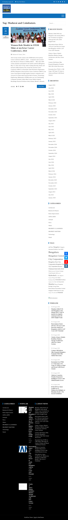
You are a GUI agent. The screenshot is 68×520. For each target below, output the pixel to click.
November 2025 (53, 111)
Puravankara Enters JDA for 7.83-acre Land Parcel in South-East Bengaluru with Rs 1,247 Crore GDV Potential (58, 327)
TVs (52, 292)
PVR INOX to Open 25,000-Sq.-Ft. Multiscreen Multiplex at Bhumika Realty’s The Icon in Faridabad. (58, 390)
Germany (61, 271)
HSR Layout (58, 273)
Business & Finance (17, 54)
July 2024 (51, 159)
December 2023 (53, 180)
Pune (58, 286)
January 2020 (52, 197)
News (24, 54)
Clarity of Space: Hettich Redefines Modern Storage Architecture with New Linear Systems (58, 340)
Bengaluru (54, 252)
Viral (35, 517)
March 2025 (52, 135)
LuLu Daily (54, 281)
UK (54, 292)
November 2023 (53, 183)
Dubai (50, 271)
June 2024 (51, 162)
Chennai (51, 269)
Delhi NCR (60, 269)
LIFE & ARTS (52, 216)
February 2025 (52, 138)
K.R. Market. (58, 277)
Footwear (57, 271)
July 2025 (51, 123)
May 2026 (51, 94)
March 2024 (52, 171)
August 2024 (52, 156)
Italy (58, 275)
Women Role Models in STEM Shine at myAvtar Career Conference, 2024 (25, 48)
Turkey (50, 292)
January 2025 (52, 141)
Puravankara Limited (60, 288)
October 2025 (52, 114)
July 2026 (51, 88)
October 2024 (52, 150)
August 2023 (52, 191)
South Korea (56, 290)
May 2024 (51, 165)
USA (56, 292)
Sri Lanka (62, 290)
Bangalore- (56, 247)
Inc (56, 275)
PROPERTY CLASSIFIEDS (56, 228)
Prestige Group (52, 286)
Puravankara (52, 288)
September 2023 (53, 189)
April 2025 (51, 132)
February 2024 (52, 174)
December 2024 (53, 144)
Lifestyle (51, 219)
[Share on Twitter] (19, 86)
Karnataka (58, 279)
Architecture (52, 207)
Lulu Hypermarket (60, 281)
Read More (41, 86)
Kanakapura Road (52, 279)
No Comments (6, 37)
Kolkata (63, 279)
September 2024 (53, 153)
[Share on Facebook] (17, 86)
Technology (52, 234)
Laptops (50, 281)
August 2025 (52, 120)
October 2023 (52, 186)
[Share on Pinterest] (21, 86)
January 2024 (52, 177)
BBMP (62, 249)
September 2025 (53, 117)
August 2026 (52, 85)
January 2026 (52, 106)
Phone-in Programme (59, 284)
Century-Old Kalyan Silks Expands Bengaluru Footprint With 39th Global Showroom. (56, 64)
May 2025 (51, 129)
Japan (61, 275)
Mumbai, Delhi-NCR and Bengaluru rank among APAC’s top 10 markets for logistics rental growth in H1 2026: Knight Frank (57, 37)
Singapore (51, 290)
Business (60, 266)
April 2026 (51, 97)
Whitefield (60, 292)
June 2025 (51, 126)
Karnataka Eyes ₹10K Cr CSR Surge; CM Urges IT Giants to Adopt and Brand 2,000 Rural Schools (58, 365)
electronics (53, 271)
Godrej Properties (52, 273)
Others (50, 225)
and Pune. (51, 247)
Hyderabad (52, 275)
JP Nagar (53, 277)
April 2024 (51, 168)
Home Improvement (54, 213)
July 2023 (51, 194)
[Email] (23, 86)
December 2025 (53, 108)
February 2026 (52, 103)
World (50, 237)
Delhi (55, 269)
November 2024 (53, 147)
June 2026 (51, 91)
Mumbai (51, 284)
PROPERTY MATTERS (55, 231)
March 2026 (52, 100)
